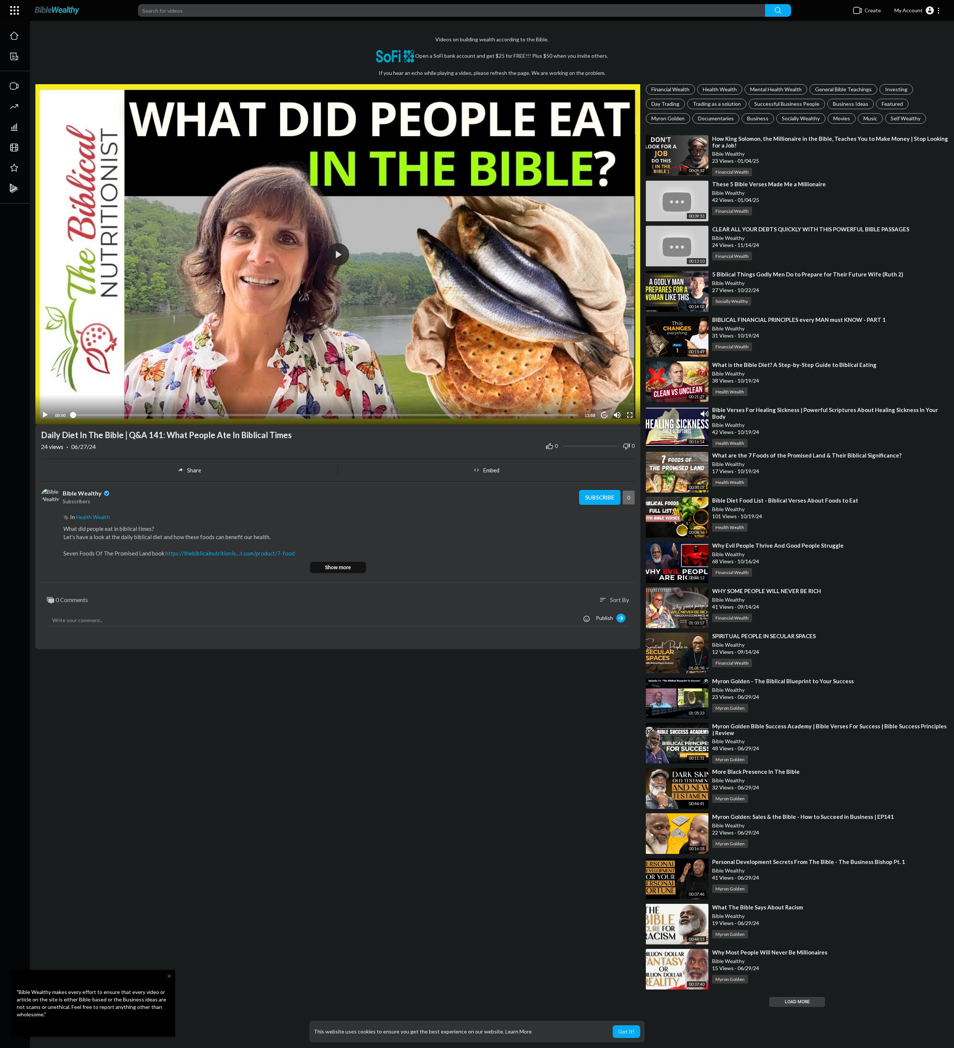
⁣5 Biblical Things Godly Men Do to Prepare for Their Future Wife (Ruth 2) (807, 274)
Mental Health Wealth (776, 89)
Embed (491, 470)
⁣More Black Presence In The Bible (756, 771)
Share (194, 470)
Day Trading (665, 104)
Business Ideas (850, 104)
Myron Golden (668, 118)
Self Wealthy (905, 118)
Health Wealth (720, 89)
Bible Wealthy (728, 154)
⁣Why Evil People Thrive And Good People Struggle (778, 545)
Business (757, 118)
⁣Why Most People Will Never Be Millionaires (769, 952)
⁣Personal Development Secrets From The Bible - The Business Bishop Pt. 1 (808, 861)
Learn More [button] (518, 1031)
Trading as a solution (717, 104)
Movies (841, 118)
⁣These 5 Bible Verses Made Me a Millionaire (769, 184)
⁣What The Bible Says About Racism (757, 907)
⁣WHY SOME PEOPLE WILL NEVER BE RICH (766, 591)
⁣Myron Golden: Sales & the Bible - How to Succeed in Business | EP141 (803, 816)
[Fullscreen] (630, 415)
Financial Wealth (670, 89)
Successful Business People (786, 104)
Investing (896, 89)
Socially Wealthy (801, 118)
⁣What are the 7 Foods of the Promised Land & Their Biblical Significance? (806, 455)
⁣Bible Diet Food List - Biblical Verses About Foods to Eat (785, 500)
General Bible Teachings (843, 89)
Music (870, 118)
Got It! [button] (626, 1031)
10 (604, 415)
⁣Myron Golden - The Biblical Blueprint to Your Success (783, 681)
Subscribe (600, 497)
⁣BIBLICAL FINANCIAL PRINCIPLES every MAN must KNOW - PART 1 (799, 319)
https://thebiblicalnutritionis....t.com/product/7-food (230, 553)
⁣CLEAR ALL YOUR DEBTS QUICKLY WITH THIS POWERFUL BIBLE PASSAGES (810, 229)
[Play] (45, 415)
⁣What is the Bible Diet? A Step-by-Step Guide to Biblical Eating (794, 364)
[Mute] (617, 415)
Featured (892, 104)
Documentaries (716, 118)
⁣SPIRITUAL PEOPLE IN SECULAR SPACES (764, 636)
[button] (917, 10)
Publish (606, 618)
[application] (337, 254)
